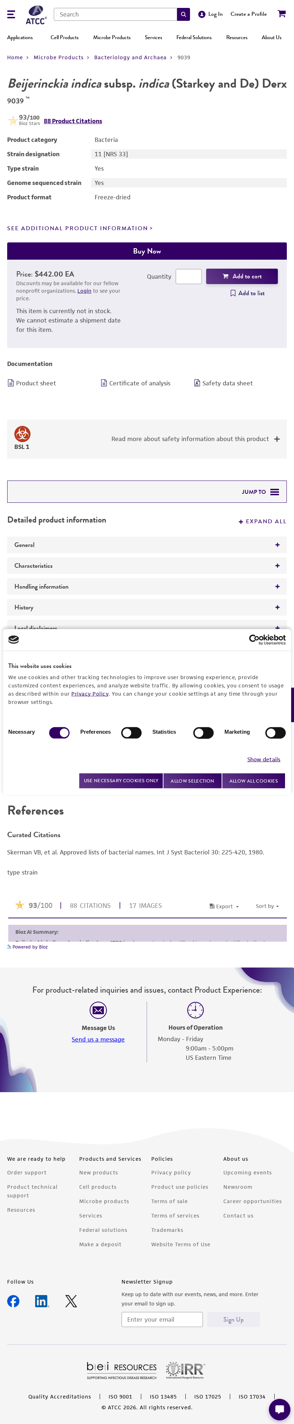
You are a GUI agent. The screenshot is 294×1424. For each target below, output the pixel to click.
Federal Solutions (194, 37)
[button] (183, 14)
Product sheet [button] (36, 383)
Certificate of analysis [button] (139, 383)
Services (153, 37)
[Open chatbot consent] (279, 1409)
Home (15, 57)
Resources (236, 37)
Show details (263, 759)
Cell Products (65, 37)
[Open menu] (11, 15)
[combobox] (115, 14)
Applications (20, 37)
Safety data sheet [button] (228, 383)
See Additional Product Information (77, 228)
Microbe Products (112, 37)
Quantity (159, 276)
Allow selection (192, 780)
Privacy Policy (90, 693)
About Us (271, 37)
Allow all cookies (253, 780)
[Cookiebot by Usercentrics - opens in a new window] (254, 639)
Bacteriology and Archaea (130, 57)
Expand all (266, 521)
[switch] (131, 732)
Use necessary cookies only (121, 780)
